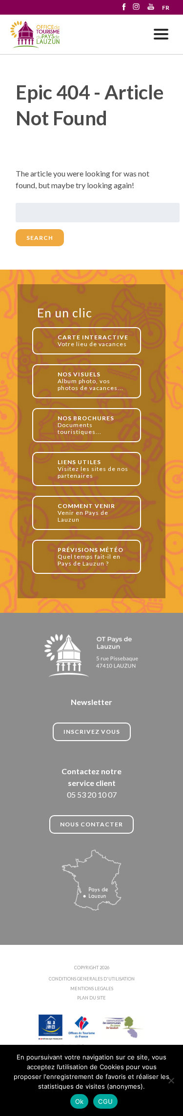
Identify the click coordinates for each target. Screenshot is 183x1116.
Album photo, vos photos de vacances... (90, 381)
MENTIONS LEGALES (91, 988)
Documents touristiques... (86, 424)
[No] (171, 1080)
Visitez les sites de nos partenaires (93, 468)
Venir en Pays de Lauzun (86, 512)
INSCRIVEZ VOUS (91, 731)
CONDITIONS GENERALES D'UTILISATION (92, 978)
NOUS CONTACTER (91, 824)
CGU (105, 1101)
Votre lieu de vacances (93, 340)
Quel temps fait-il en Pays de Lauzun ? (90, 556)
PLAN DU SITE (91, 997)
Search (39, 237)
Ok (79, 1101)
